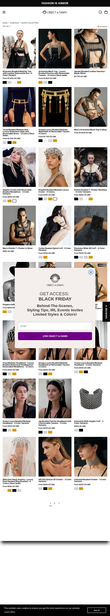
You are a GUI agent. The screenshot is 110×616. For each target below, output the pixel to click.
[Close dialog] (91, 272)
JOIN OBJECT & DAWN (55, 336)
